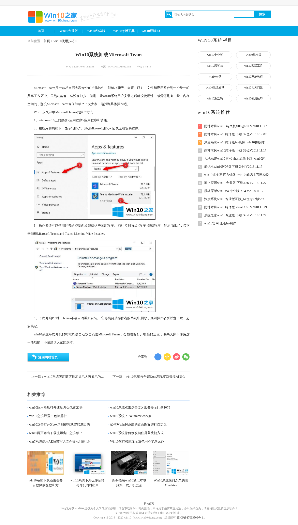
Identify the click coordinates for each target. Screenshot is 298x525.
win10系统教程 (253, 76)
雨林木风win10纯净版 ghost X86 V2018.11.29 (233, 207)
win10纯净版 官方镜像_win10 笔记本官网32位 (234, 174)
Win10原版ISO (151, 31)
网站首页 (149, 503)
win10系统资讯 (215, 87)
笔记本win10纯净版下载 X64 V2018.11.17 (231, 166)
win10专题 (215, 76)
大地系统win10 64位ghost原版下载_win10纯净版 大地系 (235, 158)
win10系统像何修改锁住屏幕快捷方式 (137, 433)
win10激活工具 (253, 65)
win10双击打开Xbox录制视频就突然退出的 (59, 424)
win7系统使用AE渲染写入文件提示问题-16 (59, 441)
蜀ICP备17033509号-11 (191, 517)
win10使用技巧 (64, 41)
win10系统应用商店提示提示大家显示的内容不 (77, 376)
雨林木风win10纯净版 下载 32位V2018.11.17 (233, 150)
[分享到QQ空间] (167, 357)
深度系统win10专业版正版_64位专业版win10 (232, 199)
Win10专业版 (69, 31)
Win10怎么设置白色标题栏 (48, 416)
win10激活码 (215, 98)
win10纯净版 (253, 54)
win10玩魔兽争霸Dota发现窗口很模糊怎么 (155, 376)
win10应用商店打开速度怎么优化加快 (56, 407)
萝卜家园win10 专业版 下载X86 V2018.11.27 (233, 183)
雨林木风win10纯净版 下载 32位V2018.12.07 (233, 134)
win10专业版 (215, 54)
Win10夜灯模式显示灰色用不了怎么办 (137, 441)
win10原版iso (215, 65)
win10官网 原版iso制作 (217, 223)
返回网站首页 (48, 357)
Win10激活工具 (124, 31)
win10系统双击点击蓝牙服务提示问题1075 (140, 407)
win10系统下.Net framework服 (130, 416)
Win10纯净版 (96, 31)
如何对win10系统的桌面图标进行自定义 (138, 424)
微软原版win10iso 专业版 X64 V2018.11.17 (231, 191)
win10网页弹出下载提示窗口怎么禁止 (56, 433)
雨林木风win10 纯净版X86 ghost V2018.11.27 (233, 126)
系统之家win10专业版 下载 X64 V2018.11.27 (232, 215)
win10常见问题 (253, 87)
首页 (41, 31)
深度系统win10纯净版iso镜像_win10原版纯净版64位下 (235, 142)
